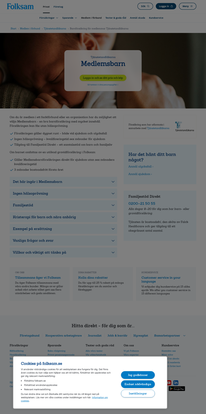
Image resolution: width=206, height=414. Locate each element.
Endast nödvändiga (138, 384)
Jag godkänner (138, 375)
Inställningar (138, 393)
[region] (90, 382)
